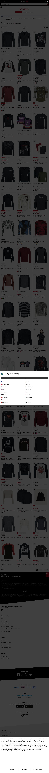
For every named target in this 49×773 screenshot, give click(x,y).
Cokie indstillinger (35, 749)
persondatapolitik (4, 750)
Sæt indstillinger (37, 769)
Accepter (12, 769)
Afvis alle (24, 769)
